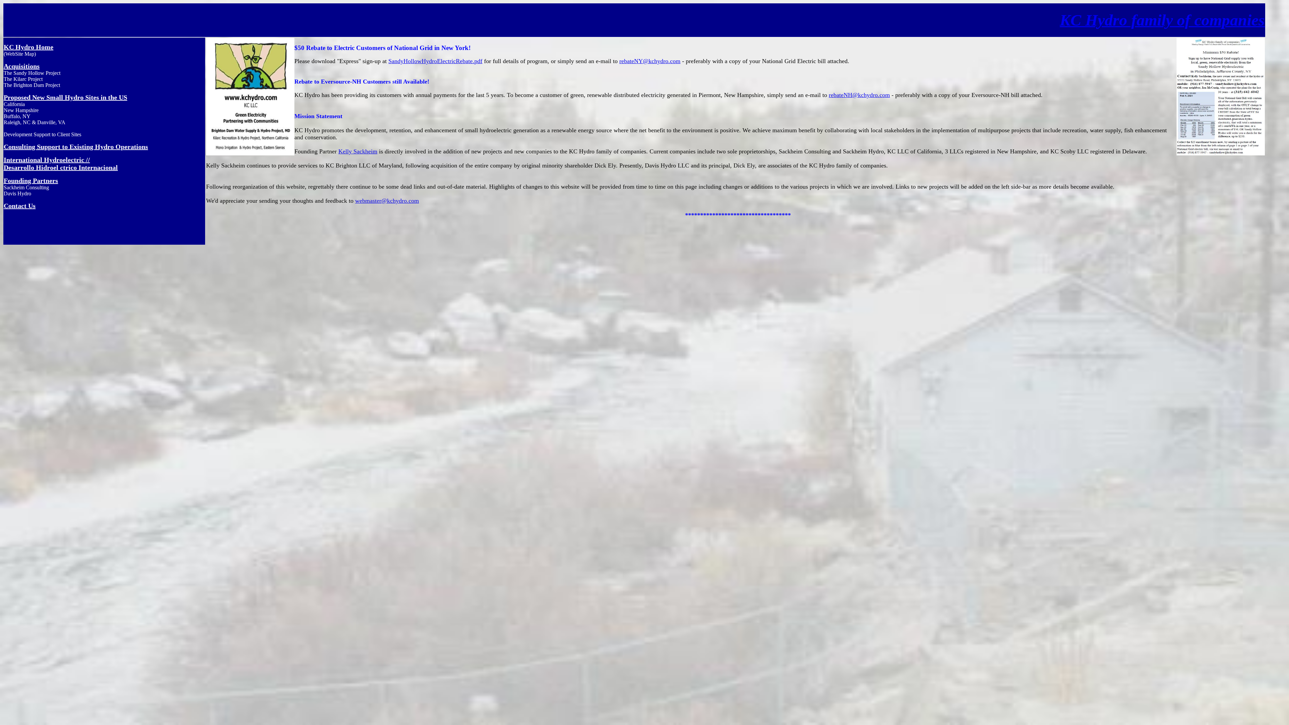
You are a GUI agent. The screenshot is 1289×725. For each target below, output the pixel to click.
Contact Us (20, 205)
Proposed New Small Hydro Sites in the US (65, 97)
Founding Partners (31, 180)
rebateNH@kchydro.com (859, 95)
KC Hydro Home (28, 47)
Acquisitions (22, 66)
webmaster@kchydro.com (387, 200)
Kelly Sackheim (357, 151)
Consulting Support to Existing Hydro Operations (76, 146)
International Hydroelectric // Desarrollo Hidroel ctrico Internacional (61, 163)
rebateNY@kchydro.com (649, 61)
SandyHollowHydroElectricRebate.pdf (435, 61)
